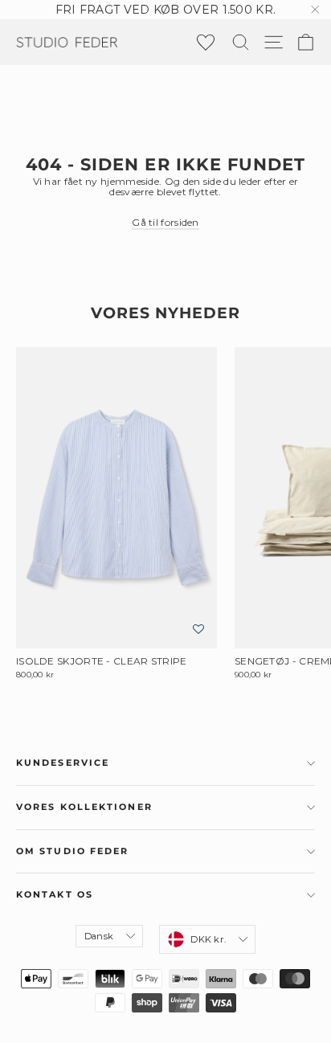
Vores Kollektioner (84, 807)
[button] (198, 630)
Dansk (98, 936)
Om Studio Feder (72, 851)
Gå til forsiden (165, 222)
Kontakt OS (54, 895)
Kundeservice (62, 763)
